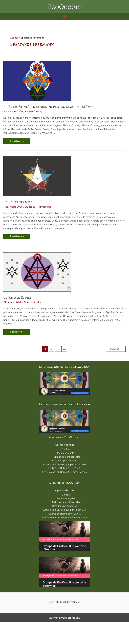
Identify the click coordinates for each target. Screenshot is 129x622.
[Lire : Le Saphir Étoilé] (37, 271)
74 (64, 349)
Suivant (116, 349)
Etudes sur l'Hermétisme (38, 206)
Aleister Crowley (34, 111)
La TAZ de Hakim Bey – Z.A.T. (64, 468)
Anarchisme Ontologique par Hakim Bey (64, 464)
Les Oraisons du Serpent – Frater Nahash (64, 472)
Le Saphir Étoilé (17, 297)
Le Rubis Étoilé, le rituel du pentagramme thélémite (49, 106)
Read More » (17, 142)
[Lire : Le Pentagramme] (37, 176)
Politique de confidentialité (66, 456)
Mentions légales (66, 453)
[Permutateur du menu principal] (64, 16)
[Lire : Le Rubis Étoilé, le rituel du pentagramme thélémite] (37, 80)
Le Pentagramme (17, 202)
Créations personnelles (64, 460)
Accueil (14, 37)
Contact (66, 449)
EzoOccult (64, 6)
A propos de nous (64, 444)
